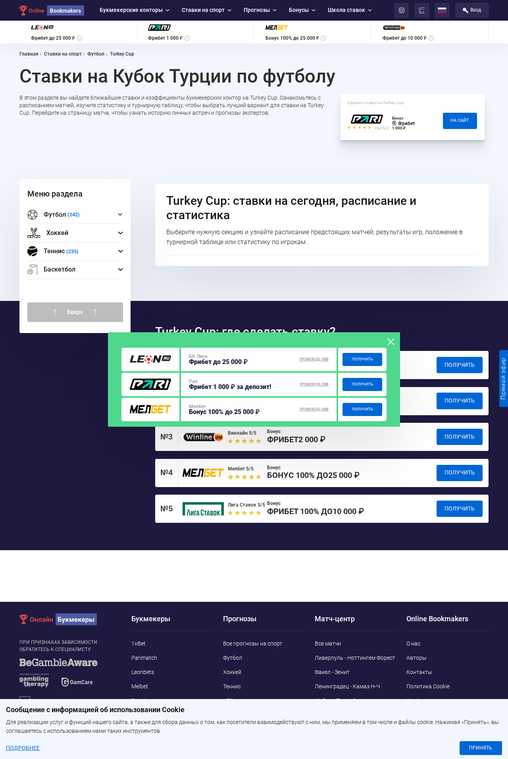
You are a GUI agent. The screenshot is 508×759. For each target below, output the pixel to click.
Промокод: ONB (314, 359)
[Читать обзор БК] (150, 359)
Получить (362, 359)
